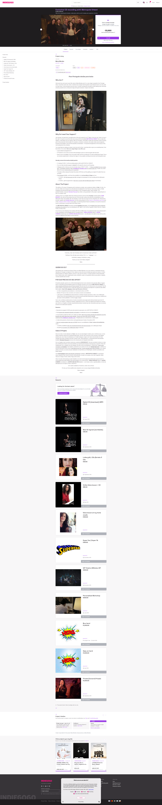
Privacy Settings (60, 801)
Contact (101, 781)
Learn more (64, 727)
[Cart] (146, 2)
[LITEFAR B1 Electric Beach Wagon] (98, 750)
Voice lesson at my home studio (10, 67)
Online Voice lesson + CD (9, 65)
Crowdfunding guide (93, 718)
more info (58, 63)
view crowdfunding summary (108, 42)
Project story (5, 54)
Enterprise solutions (117, 786)
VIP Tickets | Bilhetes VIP (9, 70)
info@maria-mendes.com (80, 168)
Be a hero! (6, 74)
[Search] (73, 2)
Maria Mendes (60, 11)
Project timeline (6, 82)
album (74, 67)
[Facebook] (41, 786)
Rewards (4, 57)
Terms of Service (51, 801)
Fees (114, 781)
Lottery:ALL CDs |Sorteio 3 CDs (10, 63)
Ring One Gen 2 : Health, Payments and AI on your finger (80, 764)
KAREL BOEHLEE (88, 212)
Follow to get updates (95, 727)
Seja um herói (6, 76)
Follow (108, 38)
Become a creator (116, 784)
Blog (100, 784)
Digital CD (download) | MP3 (10, 59)
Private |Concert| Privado (9, 78)
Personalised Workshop (9, 72)
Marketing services (117, 783)
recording (93, 67)
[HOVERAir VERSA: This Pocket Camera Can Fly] (63, 750)
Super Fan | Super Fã (8, 69)
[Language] (143, 2)
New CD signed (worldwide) (10, 61)
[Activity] (149, 2)
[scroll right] (93, 29)
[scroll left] (41, 29)
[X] (43, 786)
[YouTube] (45, 786)
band (78, 67)
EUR (138, 2)
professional (87, 67)
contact (61, 63)
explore (86, 740)
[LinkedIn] (49, 786)
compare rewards (63, 393)
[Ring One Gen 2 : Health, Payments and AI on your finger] (81, 750)
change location (87, 6)
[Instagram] (47, 786)
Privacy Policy (44, 801)
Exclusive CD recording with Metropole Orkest (77, 9)
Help (86, 718)
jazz (82, 67)
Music (57, 67)
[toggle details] (71, 771)
